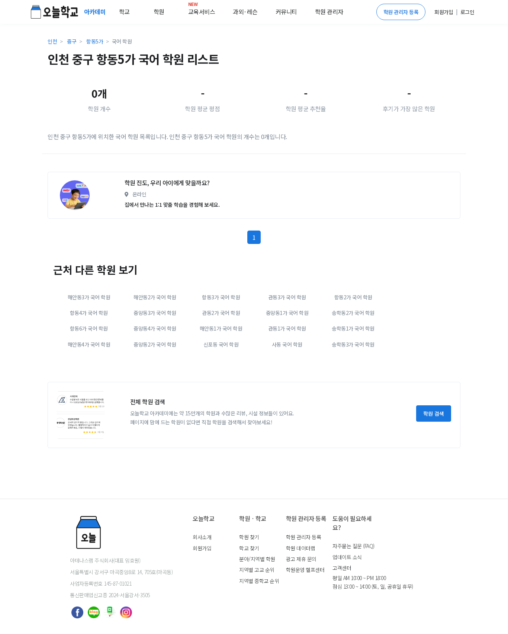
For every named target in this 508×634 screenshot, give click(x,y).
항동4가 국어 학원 (89, 312)
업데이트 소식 (347, 557)
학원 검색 (433, 413)
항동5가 (94, 41)
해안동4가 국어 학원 (89, 344)
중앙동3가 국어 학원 (155, 312)
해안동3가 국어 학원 (89, 297)
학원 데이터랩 (300, 548)
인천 (52, 41)
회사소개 (202, 537)
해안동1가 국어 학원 (221, 328)
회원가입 (202, 548)
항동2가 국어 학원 (353, 297)
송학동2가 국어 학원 (353, 312)
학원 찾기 (249, 537)
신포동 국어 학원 (221, 344)
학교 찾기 (249, 548)
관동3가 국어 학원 (287, 297)
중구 (71, 41)
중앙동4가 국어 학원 (155, 328)
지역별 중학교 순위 (259, 581)
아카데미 (95, 11)
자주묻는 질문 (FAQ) (353, 546)
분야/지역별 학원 (257, 559)
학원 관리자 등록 (401, 12)
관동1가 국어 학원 (287, 328)
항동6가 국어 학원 (89, 328)
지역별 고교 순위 (256, 569)
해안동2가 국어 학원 (155, 297)
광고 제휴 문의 (301, 559)
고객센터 (341, 568)
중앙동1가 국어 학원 (287, 312)
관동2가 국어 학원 (221, 312)
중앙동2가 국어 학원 (155, 344)
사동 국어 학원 (287, 344)
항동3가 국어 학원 (221, 297)
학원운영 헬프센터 (305, 569)
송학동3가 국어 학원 (353, 344)
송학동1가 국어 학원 (353, 328)
